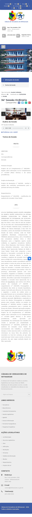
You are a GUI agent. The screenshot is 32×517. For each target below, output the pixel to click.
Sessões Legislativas (8, 414)
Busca (24, 4)
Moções (5, 459)
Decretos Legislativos (9, 440)
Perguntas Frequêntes (9, 427)
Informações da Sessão (12, 80)
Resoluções (6, 450)
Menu (17, 4)
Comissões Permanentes (9, 411)
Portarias (5, 453)
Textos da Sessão (10, 85)
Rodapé (6, 6)
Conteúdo (8, 4)
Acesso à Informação (8, 421)
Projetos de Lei (7, 465)
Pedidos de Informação (9, 456)
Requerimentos (7, 462)
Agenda (5, 417)
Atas (4, 443)
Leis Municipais (7, 437)
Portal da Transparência (9, 424)
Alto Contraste (17, 6)
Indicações (6, 446)
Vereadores (6, 405)
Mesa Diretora (7, 408)
